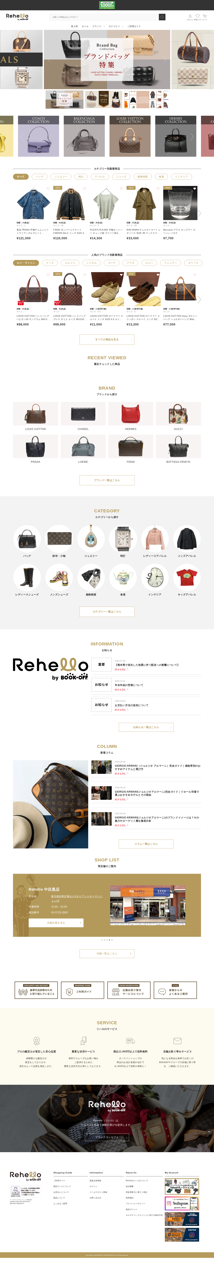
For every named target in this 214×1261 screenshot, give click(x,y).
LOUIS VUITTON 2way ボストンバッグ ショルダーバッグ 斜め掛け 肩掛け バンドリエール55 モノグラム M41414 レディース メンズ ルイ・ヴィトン (180, 318)
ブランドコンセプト (107, 1137)
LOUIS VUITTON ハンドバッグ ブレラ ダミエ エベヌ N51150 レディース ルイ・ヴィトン (70, 318)
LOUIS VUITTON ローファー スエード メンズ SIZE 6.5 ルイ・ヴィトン (106, 318)
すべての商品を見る (107, 339)
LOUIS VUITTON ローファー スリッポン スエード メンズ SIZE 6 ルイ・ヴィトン (143, 318)
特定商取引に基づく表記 (136, 1192)
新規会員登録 (95, 1181)
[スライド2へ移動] (104, 940)
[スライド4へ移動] (109, 940)
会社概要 (130, 1186)
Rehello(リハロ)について (137, 1181)
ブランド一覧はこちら (107, 480)
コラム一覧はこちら (146, 843)
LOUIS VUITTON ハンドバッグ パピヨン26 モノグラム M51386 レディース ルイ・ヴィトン (33, 318)
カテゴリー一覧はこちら (107, 611)
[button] (65, 99)
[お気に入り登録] (48, 188)
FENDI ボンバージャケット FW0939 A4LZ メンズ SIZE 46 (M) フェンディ (69, 231)
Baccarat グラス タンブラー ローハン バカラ (179, 231)
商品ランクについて (62, 1186)
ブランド (96, 26)
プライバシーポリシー (135, 1204)
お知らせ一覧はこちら (146, 727)
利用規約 (130, 1198)
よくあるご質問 (60, 1204)
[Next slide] (164, 59)
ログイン (93, 1186)
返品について (59, 1198)
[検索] (162, 17)
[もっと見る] (112, 940)
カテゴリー (114, 26)
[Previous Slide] (21, 134)
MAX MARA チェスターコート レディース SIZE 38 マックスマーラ (144, 231)
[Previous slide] (49, 59)
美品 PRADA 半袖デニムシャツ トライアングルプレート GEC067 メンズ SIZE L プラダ (33, 231)
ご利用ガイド (59, 1181)
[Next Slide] (192, 134)
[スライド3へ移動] (107, 940)
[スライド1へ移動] (102, 940)
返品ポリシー (132, 1209)
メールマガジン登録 (98, 1192)
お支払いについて (61, 1192)
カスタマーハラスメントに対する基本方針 (144, 1215)
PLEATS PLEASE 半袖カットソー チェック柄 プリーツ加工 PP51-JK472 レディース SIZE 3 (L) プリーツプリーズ (106, 231)
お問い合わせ (95, 1198)
